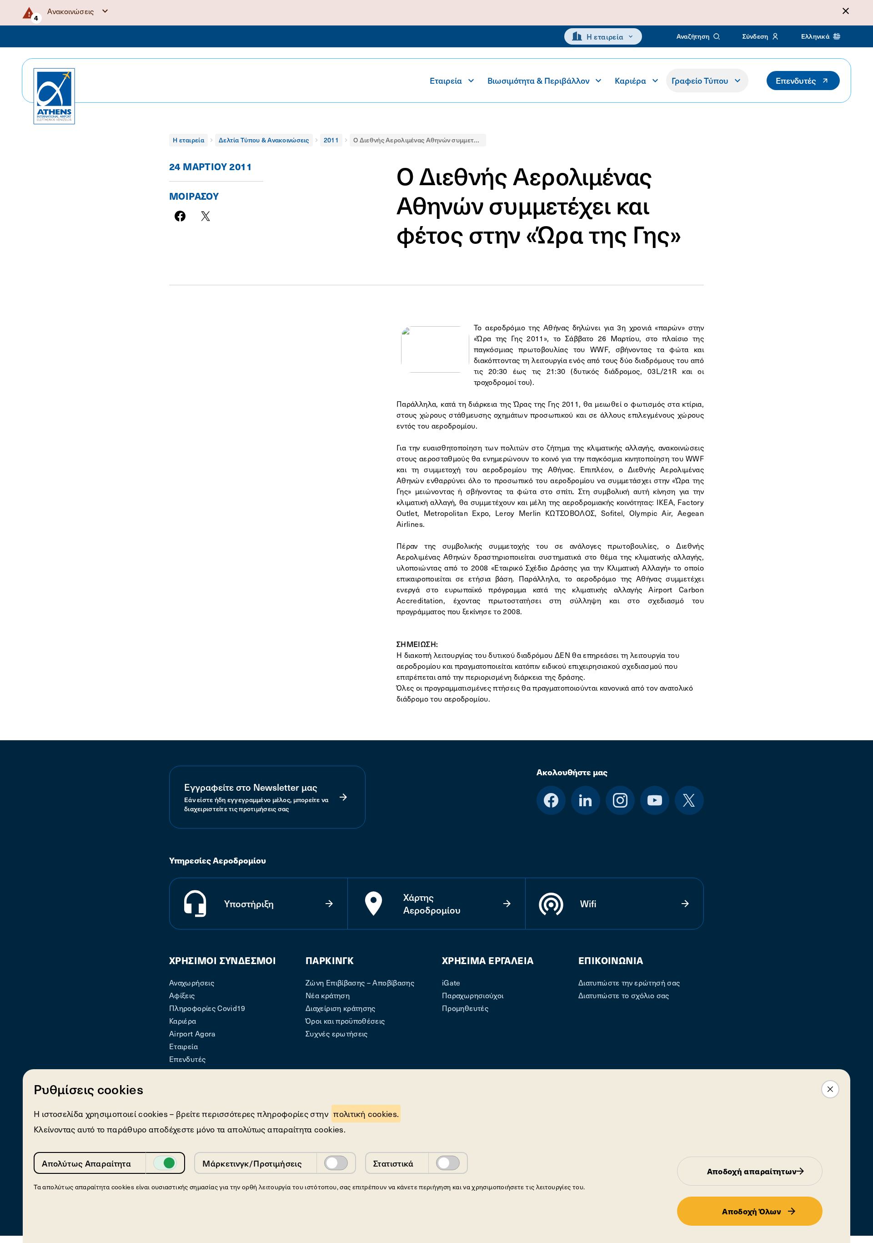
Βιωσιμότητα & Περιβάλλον (538, 80)
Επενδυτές (796, 80)
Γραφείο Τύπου (700, 80)
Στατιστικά (393, 1163)
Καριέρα (630, 80)
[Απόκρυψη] (845, 10)
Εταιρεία (446, 80)
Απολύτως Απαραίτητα (86, 1163)
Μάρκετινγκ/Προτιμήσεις (252, 1163)
